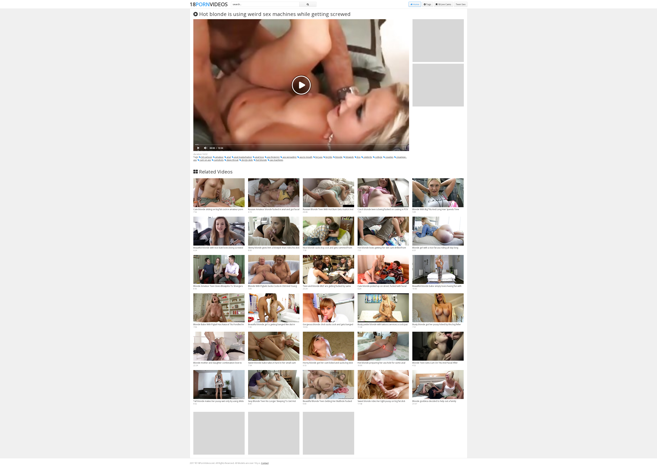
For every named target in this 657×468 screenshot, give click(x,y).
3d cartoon (206, 157)
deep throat (232, 160)
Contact (265, 463)
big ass (318, 157)
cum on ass (205, 160)
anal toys (259, 157)
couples (389, 157)
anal (228, 157)
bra (358, 157)
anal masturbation (243, 157)
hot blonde (261, 160)
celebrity (367, 157)
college (378, 157)
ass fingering (273, 157)
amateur (219, 157)
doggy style (247, 160)
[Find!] (307, 4)
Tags (428, 4)
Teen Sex (461, 4)
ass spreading (289, 157)
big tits (328, 157)
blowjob (349, 157)
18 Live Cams (444, 4)
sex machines (276, 160)
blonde (338, 157)
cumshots (218, 160)
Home (416, 4)
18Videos (209, 4)
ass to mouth (305, 157)
